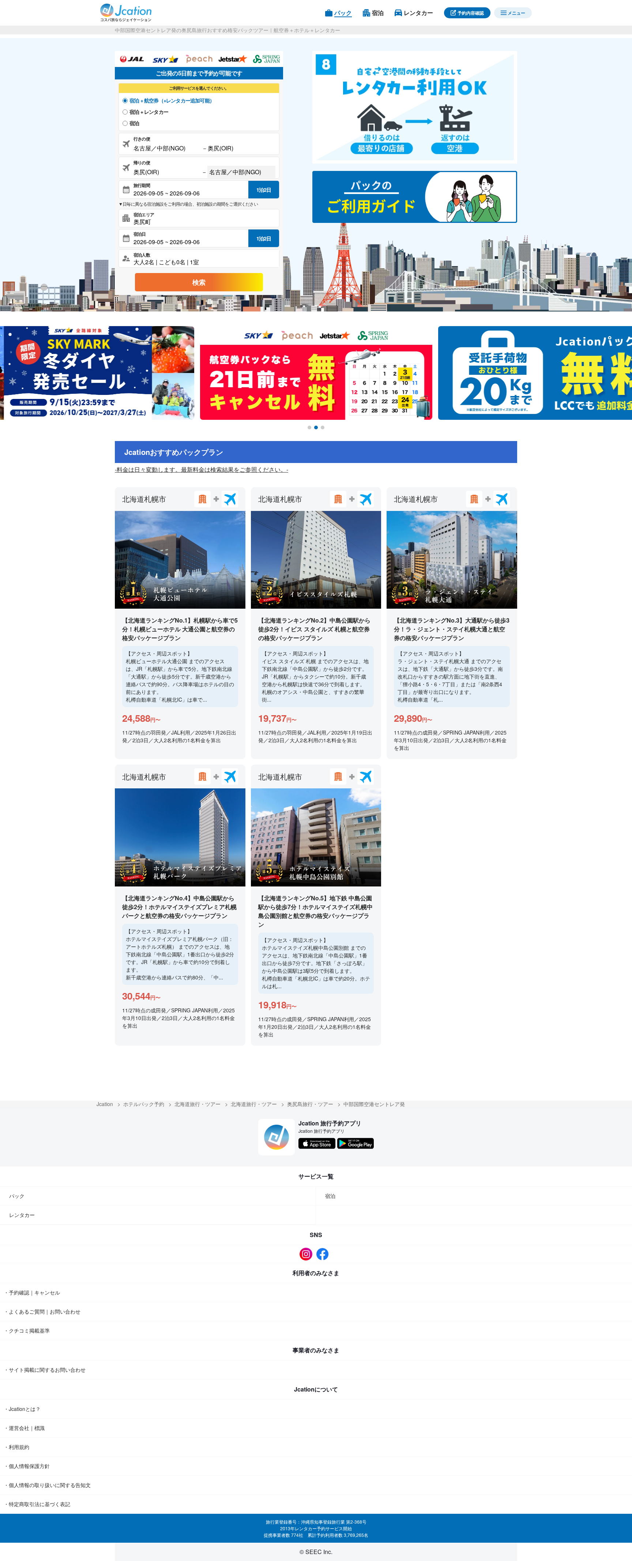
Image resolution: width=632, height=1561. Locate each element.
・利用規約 (16, 1446)
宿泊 (134, 123)
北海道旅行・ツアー (197, 1104)
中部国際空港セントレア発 (374, 1104)
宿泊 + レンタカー (148, 111)
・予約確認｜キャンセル (32, 1292)
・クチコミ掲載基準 (27, 1330)
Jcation (105, 1104)
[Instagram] (308, 1254)
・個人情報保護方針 (27, 1465)
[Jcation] (125, 13)
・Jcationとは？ (22, 1408)
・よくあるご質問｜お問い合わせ (42, 1311)
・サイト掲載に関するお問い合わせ (45, 1369)
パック (17, 1195)
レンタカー (22, 1214)
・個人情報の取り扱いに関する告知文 (47, 1485)
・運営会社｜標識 (24, 1427)
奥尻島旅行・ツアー (310, 1104)
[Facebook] (324, 1254)
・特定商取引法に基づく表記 (37, 1504)
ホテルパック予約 (143, 1104)
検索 (199, 282)
